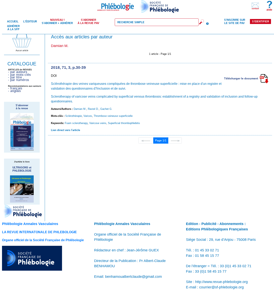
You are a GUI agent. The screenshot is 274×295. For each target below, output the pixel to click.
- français (15, 88)
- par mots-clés (19, 75)
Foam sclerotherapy (76, 123)
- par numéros (18, 80)
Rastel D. (93, 108)
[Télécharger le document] (264, 78)
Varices (87, 115)
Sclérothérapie (73, 115)
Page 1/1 (160, 140)
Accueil (12, 21)
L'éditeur (30, 21)
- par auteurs (17, 72)
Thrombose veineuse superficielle (113, 115)
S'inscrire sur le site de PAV (234, 21)
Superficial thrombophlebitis (124, 123)
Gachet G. (106, 108)
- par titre (15, 77)
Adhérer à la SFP (13, 28)
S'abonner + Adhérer (57, 21)
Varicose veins (97, 123)
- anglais (14, 91)
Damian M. (80, 108)
